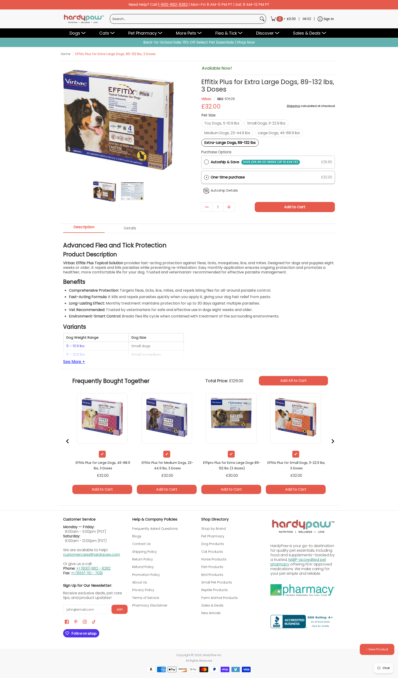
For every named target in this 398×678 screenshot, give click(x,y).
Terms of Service (145, 597)
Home (65, 54)
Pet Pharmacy (212, 536)
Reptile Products (214, 590)
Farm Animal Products (219, 597)
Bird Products (212, 574)
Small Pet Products (216, 582)
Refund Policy (143, 567)
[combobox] (184, 19)
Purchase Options (216, 152)
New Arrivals (211, 613)
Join (119, 609)
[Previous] (67, 120)
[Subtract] (206, 207)
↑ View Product (377, 649)
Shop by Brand (213, 528)
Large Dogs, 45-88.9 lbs (279, 133)
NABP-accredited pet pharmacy (298, 562)
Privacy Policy (143, 590)
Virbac (206, 99)
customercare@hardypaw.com (91, 554)
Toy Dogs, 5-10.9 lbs (221, 123)
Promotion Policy (146, 574)
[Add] (228, 207)
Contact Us (141, 544)
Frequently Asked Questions (155, 528)
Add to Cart (294, 207)
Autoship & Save (254, 162)
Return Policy (142, 559)
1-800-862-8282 (173, 4)
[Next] (169, 120)
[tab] (84, 228)
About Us (139, 582)
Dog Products (212, 544)
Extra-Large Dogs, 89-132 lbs (230, 142)
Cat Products (212, 551)
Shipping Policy (144, 551)
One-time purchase (228, 177)
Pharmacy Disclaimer (149, 605)
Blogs (136, 536)
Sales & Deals (212, 605)
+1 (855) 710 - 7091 (87, 573)
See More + (74, 362)
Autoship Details (224, 190)
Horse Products (213, 559)
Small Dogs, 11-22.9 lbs (266, 123)
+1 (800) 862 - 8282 (93, 568)
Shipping (293, 106)
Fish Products (212, 567)
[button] (268, 177)
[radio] (206, 162)
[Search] (262, 19)
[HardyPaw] (83, 19)
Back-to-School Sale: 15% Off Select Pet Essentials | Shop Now (199, 42)
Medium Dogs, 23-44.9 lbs (227, 133)
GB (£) (306, 19)
